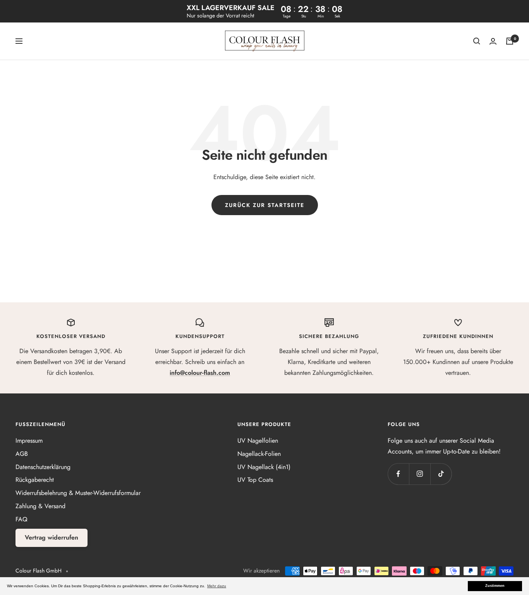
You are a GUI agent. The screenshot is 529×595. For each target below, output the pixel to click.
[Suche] (476, 41)
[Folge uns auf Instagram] (419, 474)
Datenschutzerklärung (42, 466)
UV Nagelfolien (257, 440)
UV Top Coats (255, 479)
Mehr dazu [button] (216, 586)
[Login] (492, 41)
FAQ (21, 519)
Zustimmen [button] (495, 586)
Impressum (29, 440)
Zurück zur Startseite (264, 205)
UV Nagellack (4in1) (263, 466)
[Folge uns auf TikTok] (441, 474)
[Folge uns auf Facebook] (398, 474)
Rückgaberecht (34, 479)
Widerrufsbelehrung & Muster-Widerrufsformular (78, 492)
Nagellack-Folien (259, 453)
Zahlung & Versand (40, 506)
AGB (21, 453)
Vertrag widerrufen (51, 537)
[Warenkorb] (510, 41)
